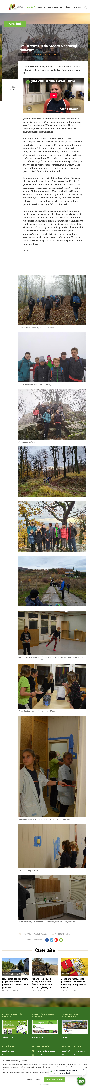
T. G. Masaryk (80, 1051)
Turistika (41, 7)
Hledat (85, 7)
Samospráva (52, 7)
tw (51, 940)
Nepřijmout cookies (33, 1079)
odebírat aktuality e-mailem (34, 934)
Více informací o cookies (21, 1067)
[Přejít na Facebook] (75, 1027)
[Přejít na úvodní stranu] (16, 7)
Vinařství (66, 1051)
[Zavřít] (86, 1059)
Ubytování (78, 1055)
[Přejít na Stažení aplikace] (15, 1027)
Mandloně (66, 1055)
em (61, 940)
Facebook (65, 1037)
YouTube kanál (37, 1037)
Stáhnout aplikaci (8, 1037)
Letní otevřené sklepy (46, 1051)
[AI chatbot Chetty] (81, 1081)
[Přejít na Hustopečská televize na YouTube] (45, 1027)
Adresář (77, 7)
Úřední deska (7, 1055)
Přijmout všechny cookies (54, 1079)
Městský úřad (66, 7)
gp (56, 940)
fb (47, 940)
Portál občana (8, 1051)
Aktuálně (31, 7)
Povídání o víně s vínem (46, 1055)
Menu (3, 7)
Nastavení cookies (45, 1084)
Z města (13, 89)
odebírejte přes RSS (63, 934)
